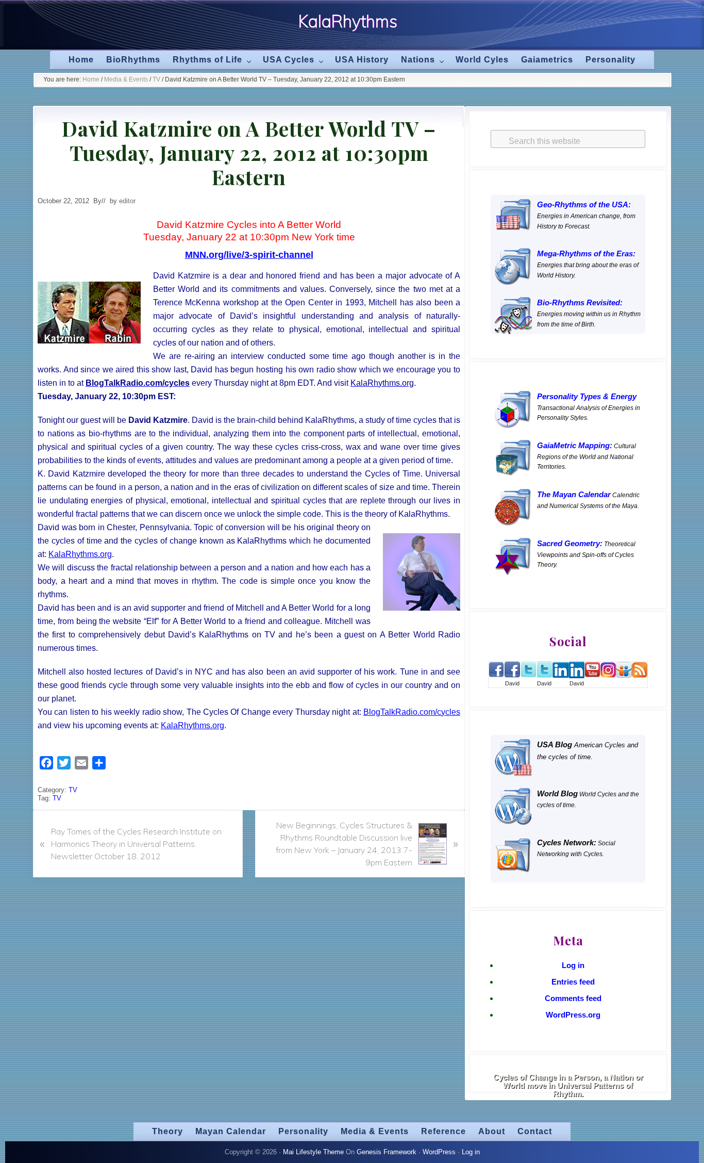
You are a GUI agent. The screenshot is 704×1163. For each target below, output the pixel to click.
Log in (573, 965)
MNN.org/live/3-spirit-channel (249, 255)
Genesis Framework (386, 1152)
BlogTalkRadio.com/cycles (411, 712)
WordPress (439, 1152)
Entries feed (573, 981)
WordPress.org (573, 1014)
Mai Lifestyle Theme (313, 1152)
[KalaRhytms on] (496, 674)
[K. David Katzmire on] (512, 675)
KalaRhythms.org (80, 554)
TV (73, 790)
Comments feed (573, 998)
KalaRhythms (347, 21)
